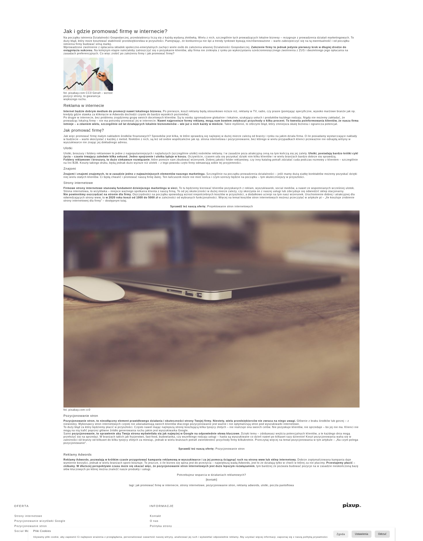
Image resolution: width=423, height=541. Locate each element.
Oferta (345, 6)
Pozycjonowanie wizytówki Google (39, 521)
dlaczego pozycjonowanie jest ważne (202, 424)
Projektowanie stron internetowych (230, 206)
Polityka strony (161, 526)
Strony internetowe (28, 516)
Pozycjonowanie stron (230, 448)
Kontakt (393, 6)
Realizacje (370, 6)
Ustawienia (361, 534)
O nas (328, 6)
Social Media (24, 531)
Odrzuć (382, 534)
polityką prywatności (315, 537)
